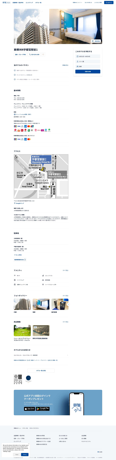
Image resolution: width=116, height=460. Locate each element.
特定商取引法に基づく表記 (51, 457)
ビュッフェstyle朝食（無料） (24, 114)
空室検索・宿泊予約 (18, 2)
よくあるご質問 (98, 2)
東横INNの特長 (40, 435)
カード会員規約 (99, 457)
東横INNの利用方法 (41, 444)
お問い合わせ (62, 441)
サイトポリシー (60, 457)
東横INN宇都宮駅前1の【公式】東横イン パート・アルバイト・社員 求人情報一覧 (35, 360)
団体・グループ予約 (20, 54)
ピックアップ (29, 2)
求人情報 (84, 438)
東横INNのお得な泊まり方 (43, 438)
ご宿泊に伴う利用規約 (81, 457)
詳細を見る (65, 65)
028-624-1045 (35, 54)
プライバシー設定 (32, 457)
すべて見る (65, 270)
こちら (36, 402)
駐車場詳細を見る (19, 259)
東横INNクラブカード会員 (43, 441)
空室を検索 (88, 71)
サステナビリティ (86, 441)
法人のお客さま (88, 2)
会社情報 (84, 435)
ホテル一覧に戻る (41, 370)
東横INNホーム (17, 428)
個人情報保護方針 (40, 457)
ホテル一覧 (38, 2)
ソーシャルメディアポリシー (70, 457)
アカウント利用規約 (91, 457)
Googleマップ (20, 203)
